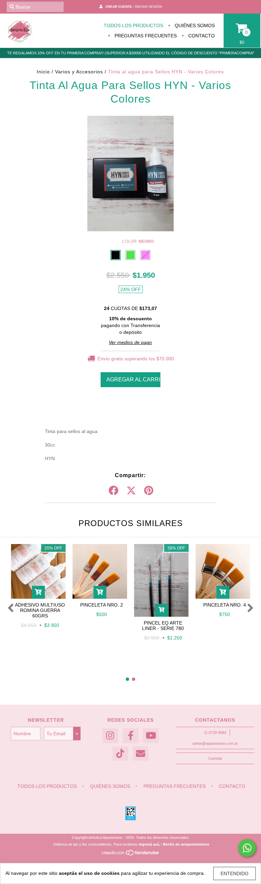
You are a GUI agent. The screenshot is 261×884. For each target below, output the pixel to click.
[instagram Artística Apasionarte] (110, 735)
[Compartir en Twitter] (131, 491)
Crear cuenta (118, 6)
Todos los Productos (133, 25)
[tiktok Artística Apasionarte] (120, 753)
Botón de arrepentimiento (186, 844)
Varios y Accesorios (80, 71)
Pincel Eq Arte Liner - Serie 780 (163, 625)
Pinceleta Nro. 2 (101, 605)
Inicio (43, 71)
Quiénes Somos (194, 25)
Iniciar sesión (148, 6)
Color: (138, 241)
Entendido (234, 873)
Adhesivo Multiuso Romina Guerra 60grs (40, 610)
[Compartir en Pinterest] (148, 491)
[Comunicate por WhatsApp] (247, 848)
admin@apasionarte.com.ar (215, 743)
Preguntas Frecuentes (145, 35)
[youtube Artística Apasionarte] (151, 735)
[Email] (141, 753)
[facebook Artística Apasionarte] (130, 735)
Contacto (201, 35)
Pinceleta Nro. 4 (224, 605)
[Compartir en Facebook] (113, 491)
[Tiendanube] (130, 854)
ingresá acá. (149, 844)
